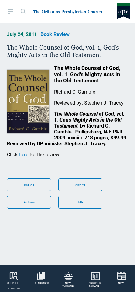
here (23, 155)
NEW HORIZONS (68, 284)
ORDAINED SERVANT (95, 284)
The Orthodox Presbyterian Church (67, 11)
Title (80, 202)
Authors (29, 202)
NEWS (121, 283)
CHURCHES (13, 283)
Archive (80, 184)
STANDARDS (42, 283)
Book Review (55, 34)
